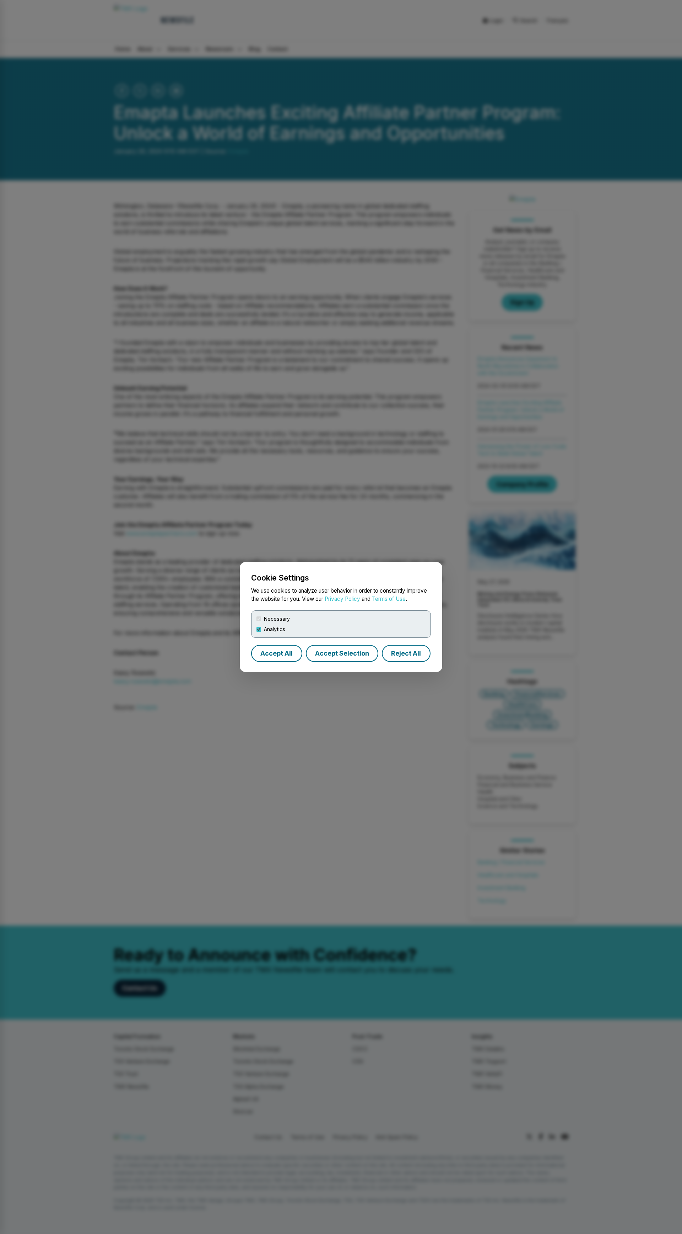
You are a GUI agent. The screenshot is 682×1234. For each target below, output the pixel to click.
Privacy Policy (342, 598)
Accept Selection (342, 653)
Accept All (276, 653)
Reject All (406, 653)
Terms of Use (389, 598)
